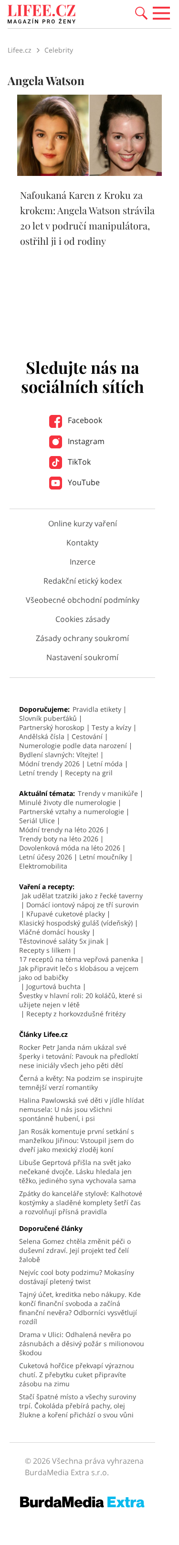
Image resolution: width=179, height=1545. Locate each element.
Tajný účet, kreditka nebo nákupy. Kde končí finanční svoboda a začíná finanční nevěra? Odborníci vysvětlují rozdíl (80, 1308)
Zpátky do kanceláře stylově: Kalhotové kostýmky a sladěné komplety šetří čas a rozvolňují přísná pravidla (80, 1202)
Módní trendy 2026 (49, 763)
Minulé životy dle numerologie (67, 802)
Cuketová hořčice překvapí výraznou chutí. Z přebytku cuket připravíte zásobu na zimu (76, 1374)
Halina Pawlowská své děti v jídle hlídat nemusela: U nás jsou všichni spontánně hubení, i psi (81, 1109)
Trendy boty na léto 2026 (58, 838)
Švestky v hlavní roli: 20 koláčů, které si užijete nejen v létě (80, 1000)
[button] (141, 12)
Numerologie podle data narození (73, 745)
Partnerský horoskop (51, 727)
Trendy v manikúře (108, 793)
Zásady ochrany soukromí (82, 638)
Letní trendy (38, 772)
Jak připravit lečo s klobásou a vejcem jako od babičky (78, 973)
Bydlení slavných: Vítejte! (58, 754)
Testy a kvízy (111, 727)
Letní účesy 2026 (45, 856)
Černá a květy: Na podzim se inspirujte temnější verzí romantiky (81, 1083)
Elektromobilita (43, 865)
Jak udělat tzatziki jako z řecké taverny (82, 895)
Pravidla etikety (97, 709)
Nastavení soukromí (82, 657)
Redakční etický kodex (82, 581)
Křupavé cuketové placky (65, 913)
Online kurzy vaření (82, 523)
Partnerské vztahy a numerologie (71, 811)
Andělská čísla (41, 736)
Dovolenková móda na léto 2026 (69, 847)
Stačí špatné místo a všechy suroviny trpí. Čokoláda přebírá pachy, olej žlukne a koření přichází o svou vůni (77, 1405)
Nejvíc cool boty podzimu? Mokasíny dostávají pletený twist (76, 1277)
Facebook (84, 420)
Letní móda (105, 763)
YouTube (83, 482)
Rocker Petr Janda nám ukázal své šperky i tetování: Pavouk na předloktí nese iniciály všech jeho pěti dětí (78, 1056)
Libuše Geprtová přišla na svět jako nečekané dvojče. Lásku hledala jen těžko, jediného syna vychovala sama (77, 1171)
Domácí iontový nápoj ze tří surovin (82, 904)
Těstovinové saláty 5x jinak (61, 941)
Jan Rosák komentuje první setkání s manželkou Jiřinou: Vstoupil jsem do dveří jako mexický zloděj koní (76, 1140)
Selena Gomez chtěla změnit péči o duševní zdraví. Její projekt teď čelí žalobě (75, 1250)
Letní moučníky (103, 856)
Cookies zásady (82, 619)
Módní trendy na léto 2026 (61, 829)
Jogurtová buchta (53, 986)
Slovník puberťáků (48, 718)
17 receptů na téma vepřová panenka (78, 959)
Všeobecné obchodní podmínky (82, 600)
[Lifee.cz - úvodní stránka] (41, 15)
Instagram (85, 441)
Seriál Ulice (37, 820)
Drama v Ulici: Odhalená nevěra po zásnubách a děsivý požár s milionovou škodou (81, 1343)
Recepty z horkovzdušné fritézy (76, 1013)
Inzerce (82, 561)
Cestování (87, 736)
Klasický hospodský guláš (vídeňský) (76, 922)
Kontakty (82, 542)
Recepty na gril (89, 772)
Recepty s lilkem (45, 950)
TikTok (78, 462)
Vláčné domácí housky (54, 931)
